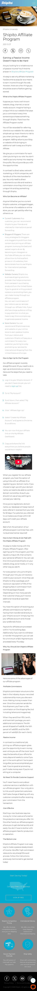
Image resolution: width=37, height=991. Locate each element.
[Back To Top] (33, 980)
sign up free (18, 897)
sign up (15, 386)
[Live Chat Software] (33, 987)
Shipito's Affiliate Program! (22, 72)
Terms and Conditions (24, 983)
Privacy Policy (9, 983)
